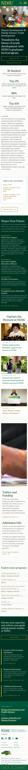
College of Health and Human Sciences (11, 719)
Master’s (5, 184)
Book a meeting (8, 663)
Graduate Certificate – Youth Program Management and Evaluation (11, 196)
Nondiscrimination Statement (19, 760)
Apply (4, 767)
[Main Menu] (25, 3)
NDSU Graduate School (11, 695)
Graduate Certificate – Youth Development (11, 188)
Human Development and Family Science (12, 711)
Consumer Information (6, 747)
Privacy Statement (6, 760)
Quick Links (16, 747)
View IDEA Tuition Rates (8, 306)
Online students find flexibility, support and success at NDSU (11, 347)
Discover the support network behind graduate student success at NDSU (13, 380)
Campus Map (4, 745)
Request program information (12, 680)
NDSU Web (4, 762)
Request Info (21, 767)
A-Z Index (3, 742)
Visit (12, 767)
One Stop (16, 745)
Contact (16, 742)
